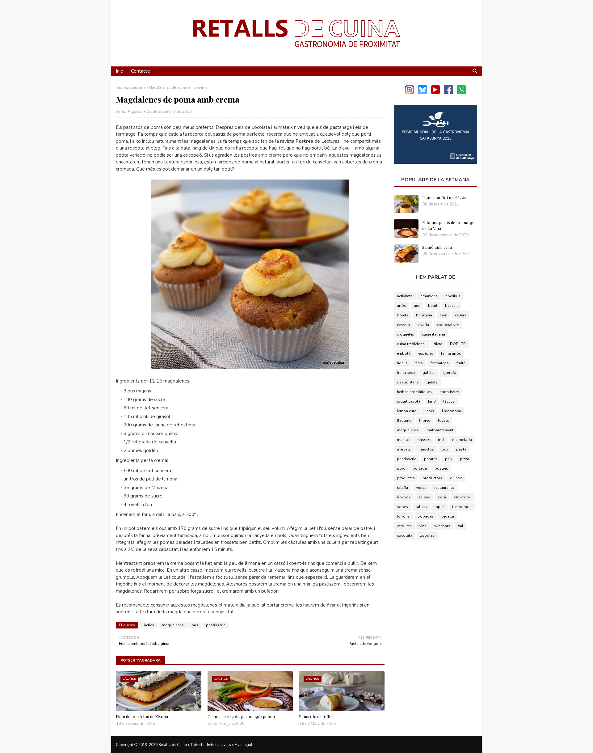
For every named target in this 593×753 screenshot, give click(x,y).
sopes (402, 506)
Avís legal (243, 744)
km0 (431, 401)
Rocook (403, 497)
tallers (421, 506)
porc (401, 468)
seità (442, 497)
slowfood (462, 497)
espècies (425, 353)
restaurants (444, 487)
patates (430, 458)
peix (448, 458)
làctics (148, 625)
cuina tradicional (411, 343)
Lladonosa (451, 410)
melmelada (462, 439)
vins (423, 525)
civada (423, 324)
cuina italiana (433, 334)
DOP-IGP (457, 343)
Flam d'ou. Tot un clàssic (444, 197)
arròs (401, 305)
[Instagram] (409, 93)
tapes (439, 506)
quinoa (456, 478)
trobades (426, 516)
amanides (429, 296)
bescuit (451, 305)
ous (194, 625)
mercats (404, 449)
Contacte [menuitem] (140, 71)
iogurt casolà (408, 401)
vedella (447, 516)
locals (443, 420)
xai (460, 525)
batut (432, 305)
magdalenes (173, 625)
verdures (404, 525)
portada (420, 468)
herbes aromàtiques (414, 391)
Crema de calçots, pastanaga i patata (241, 716)
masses (423, 439)
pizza (464, 458)
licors (429, 410)
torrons (403, 516)
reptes (421, 487)
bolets (402, 315)
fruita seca (406, 372)
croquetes (405, 334)
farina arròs (451, 353)
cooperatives (448, 324)
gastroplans (408, 382)
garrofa (449, 372)
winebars (442, 525)
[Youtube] (435, 93)
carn (443, 315)
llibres (424, 420)
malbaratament (440, 430)
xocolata (404, 535)
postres (441, 468)
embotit (403, 353)
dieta (438, 343)
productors (432, 478)
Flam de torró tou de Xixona (142, 716)
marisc (403, 439)
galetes (429, 372)
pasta (461, 449)
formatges (440, 363)
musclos (426, 449)
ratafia (402, 487)
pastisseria (135, 87)
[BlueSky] (422, 93)
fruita (460, 363)
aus (417, 305)
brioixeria (424, 315)
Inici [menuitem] (120, 71)
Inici (119, 87)
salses (424, 497)
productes (406, 478)
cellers (460, 315)
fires (419, 363)
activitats (405, 296)
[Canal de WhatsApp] (461, 93)
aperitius (453, 296)
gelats (432, 382)
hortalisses (449, 391)
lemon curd (407, 410)
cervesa (403, 324)
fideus (402, 363)
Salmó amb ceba (437, 247)
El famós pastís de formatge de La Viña (448, 225)
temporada (462, 506)
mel (441, 439)
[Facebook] (448, 93)
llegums (404, 420)
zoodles (427, 535)
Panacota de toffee (316, 716)
